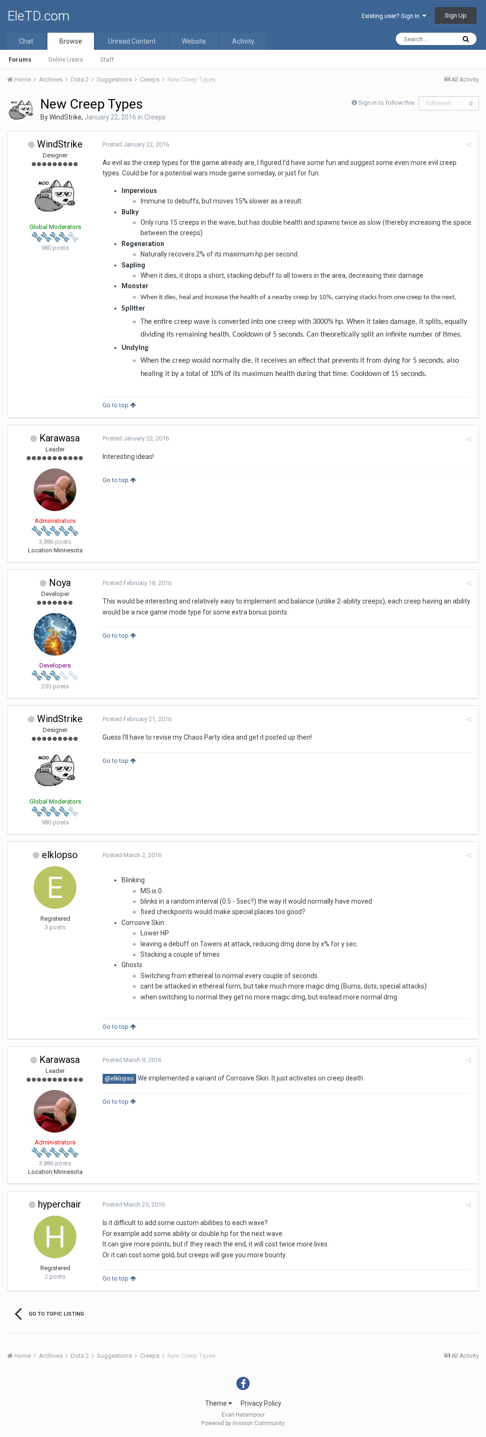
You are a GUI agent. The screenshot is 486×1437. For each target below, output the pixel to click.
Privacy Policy (261, 1403)
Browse (70, 41)
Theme (216, 1403)
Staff (107, 59)
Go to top (116, 405)
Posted (136, 144)
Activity (243, 41)
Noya (60, 582)
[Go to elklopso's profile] (55, 887)
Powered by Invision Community (243, 1423)
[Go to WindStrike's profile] (21, 110)
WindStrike (65, 117)
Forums (20, 59)
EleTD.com (38, 16)
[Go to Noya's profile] (55, 634)
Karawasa (59, 438)
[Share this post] (468, 144)
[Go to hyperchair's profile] (55, 1237)
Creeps (155, 117)
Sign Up (456, 15)
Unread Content (132, 41)
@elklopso (119, 1078)
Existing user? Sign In (392, 15)
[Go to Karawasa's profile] (55, 489)
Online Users (65, 59)
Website (194, 41)
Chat (26, 41)
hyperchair (59, 1204)
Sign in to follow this (386, 102)
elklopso (60, 854)
